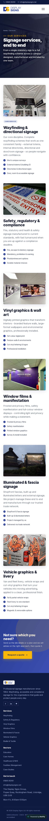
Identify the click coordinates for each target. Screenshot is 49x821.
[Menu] (43, 9)
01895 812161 (10, 2)
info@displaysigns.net (28, 2)
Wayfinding (7, 716)
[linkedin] (11, 704)
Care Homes (8, 757)
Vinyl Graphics (9, 724)
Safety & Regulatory (11, 720)
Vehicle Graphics (10, 737)
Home (5, 30)
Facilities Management (12, 765)
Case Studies (8, 770)
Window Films (9, 728)
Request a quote (16, 655)
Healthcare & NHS (10, 761)
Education (7, 752)
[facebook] (5, 704)
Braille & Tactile (9, 741)
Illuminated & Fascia (11, 733)
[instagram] (16, 704)
